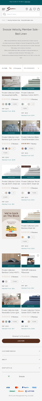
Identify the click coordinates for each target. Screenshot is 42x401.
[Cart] (38, 9)
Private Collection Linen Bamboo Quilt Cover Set (11, 138)
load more (21, 341)
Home (3, 20)
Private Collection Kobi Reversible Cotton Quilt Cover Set (10, 311)
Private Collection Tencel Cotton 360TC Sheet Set (30, 182)
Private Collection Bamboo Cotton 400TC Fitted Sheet (10, 271)
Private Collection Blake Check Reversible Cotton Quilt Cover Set (30, 138)
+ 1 (13, 148)
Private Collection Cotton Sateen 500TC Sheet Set (30, 311)
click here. (28, 48)
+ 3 (33, 104)
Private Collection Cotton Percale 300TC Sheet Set (11, 182)
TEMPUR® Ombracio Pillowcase (28, 271)
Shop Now (27, 1)
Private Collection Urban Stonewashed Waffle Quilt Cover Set (11, 94)
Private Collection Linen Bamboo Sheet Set (29, 227)
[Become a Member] (30, 9)
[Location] (26, 9)
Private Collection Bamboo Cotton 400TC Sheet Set (30, 94)
